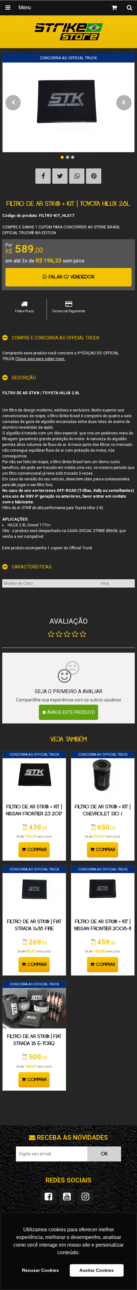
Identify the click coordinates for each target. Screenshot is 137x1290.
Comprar (36, 849)
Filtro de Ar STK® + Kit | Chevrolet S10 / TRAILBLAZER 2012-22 (102, 814)
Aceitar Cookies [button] (96, 1270)
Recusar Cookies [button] (40, 1270)
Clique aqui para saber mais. (40, 359)
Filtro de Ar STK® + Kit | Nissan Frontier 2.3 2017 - (34, 814)
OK (104, 1154)
